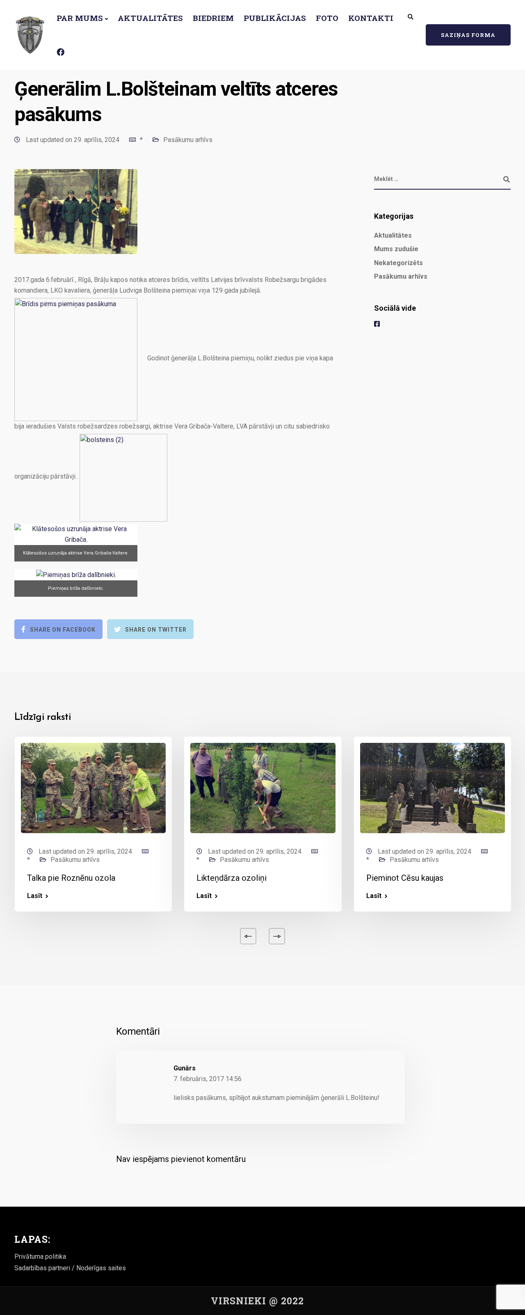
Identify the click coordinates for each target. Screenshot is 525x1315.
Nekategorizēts (398, 263)
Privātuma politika (40, 1256)
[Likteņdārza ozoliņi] (262, 787)
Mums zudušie (396, 249)
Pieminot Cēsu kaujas (404, 878)
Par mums (80, 18)
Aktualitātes (150, 18)
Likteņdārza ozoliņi (231, 878)
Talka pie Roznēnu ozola (71, 878)
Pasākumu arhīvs (187, 140)
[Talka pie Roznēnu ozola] (93, 787)
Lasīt (34, 896)
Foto (327, 18)
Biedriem (213, 18)
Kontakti (370, 18)
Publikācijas (275, 18)
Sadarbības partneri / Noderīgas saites (70, 1268)
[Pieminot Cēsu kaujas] (432, 787)
